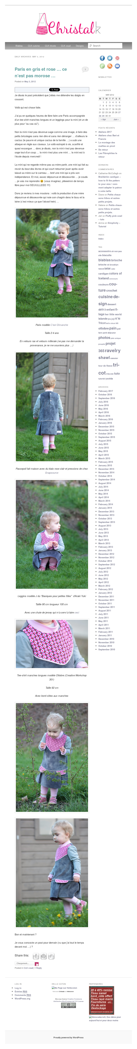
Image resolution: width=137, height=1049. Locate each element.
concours (113, 278)
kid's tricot (110, 323)
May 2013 (103, 536)
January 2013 (105, 550)
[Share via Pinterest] (43, 958)
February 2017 (105, 391)
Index (101, 238)
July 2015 (103, 444)
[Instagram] (109, 60)
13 (119, 105)
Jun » (116, 119)
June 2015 (103, 447)
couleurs (103, 284)
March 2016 (104, 415)
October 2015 (105, 433)
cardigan (103, 273)
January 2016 (105, 422)
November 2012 (106, 557)
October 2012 (105, 560)
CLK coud (66, 45)
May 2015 (103, 451)
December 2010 (106, 638)
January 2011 (105, 635)
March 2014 (104, 500)
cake (113, 268)
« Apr (103, 119)
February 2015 (105, 461)
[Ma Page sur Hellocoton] (64, 987)
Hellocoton (70, 991)
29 (103, 115)
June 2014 (103, 490)
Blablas (19, 45)
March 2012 (104, 585)
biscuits (106, 255)
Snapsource (51, 472)
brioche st (103, 264)
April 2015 (103, 454)
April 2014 (103, 497)
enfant (110, 309)
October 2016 (105, 394)
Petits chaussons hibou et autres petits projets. (109, 198)
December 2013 (106, 511)
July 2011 (103, 614)
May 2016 (103, 408)
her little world (113, 314)
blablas (104, 259)
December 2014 (106, 468)
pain (113, 328)
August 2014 (104, 483)
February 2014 (105, 504)
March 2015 (104, 458)
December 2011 (106, 596)
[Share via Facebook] (36, 958)
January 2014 (105, 507)
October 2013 (105, 518)
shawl (104, 357)
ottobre (103, 328)
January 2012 (105, 592)
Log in (18, 988)
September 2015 (106, 437)
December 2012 (106, 553)
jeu (109, 318)
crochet (111, 290)
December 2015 (106, 426)
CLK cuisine (34, 45)
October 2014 (105, 475)
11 (113, 105)
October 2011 (105, 603)
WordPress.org (22, 998)
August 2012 (104, 568)
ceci (77, 612)
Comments (23, 995)
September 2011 (106, 607)
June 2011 (103, 617)
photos (104, 337)
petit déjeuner (109, 332)
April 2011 (103, 624)
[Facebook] (102, 60)
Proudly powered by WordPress (68, 1037)
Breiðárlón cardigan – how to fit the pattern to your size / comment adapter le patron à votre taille (110, 184)
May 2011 (103, 621)
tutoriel (101, 378)
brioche (116, 260)
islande (103, 318)
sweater (114, 358)
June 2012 (103, 575)
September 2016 (106, 398)
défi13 (102, 309)
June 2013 (103, 532)
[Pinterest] (117, 60)
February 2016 (105, 419)
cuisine (105, 296)
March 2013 (104, 543)
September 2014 (106, 479)
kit (117, 323)
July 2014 (103, 486)
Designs (80, 45)
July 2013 (103, 529)
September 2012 (106, 564)
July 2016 (103, 401)
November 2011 (106, 600)
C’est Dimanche (59, 324)
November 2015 (106, 430)
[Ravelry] (102, 68)
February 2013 (105, 546)
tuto (117, 373)
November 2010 (106, 642)
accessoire (104, 251)
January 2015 (105, 465)
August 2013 (104, 525)
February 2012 (105, 589)
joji (113, 318)
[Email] (117, 68)
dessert (111, 304)
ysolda (109, 378)
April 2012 (103, 582)
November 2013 (106, 515)
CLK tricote (50, 45)
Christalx (61, 991)
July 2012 (103, 571)
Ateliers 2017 (105, 131)
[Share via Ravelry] (51, 958)
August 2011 (104, 610)
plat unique (116, 338)
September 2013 (106, 522)
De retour (103, 149)
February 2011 (105, 631)
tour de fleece (105, 365)
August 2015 (104, 440)
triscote (110, 373)
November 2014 (106, 472)
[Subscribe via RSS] (109, 68)
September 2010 (106, 649)
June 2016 (103, 405)
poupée (101, 344)
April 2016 (103, 412)
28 (100, 115)
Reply (38, 967)
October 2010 (105, 645)
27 (119, 112)
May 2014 (103, 493)
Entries (21, 991)
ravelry (113, 350)
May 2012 (103, 578)
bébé (108, 268)
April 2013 (103, 539)
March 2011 (104, 628)
